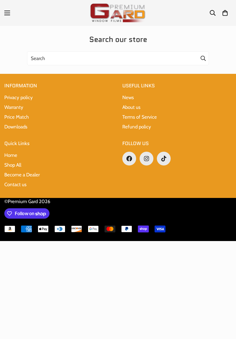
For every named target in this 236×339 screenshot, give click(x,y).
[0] (225, 13)
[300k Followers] (129, 158)
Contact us (15, 184)
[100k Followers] (146, 158)
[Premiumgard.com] (118, 13)
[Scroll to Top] (224, 307)
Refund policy (136, 127)
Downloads (15, 127)
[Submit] (203, 58)
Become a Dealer (22, 175)
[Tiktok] (164, 158)
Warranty (13, 107)
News (128, 97)
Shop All (12, 165)
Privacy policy (18, 97)
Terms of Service (139, 117)
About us (131, 107)
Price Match (16, 117)
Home (10, 155)
